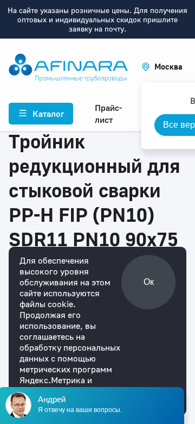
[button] (162, 66)
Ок (149, 281)
